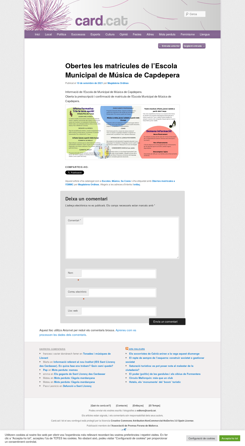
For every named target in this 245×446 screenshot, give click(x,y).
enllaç (137, 184)
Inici (37, 34)
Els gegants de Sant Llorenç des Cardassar (79, 374)
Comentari (74, 220)
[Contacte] (121, 405)
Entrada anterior (169, 45)
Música (116, 181)
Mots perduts (167, 34)
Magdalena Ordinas (118, 83)
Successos (78, 34)
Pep (45, 370)
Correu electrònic (77, 292)
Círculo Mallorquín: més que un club (151, 378)
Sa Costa (126, 181)
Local (48, 34)
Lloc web (73, 310)
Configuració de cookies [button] (202, 438)
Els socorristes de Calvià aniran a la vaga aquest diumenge (164, 353)
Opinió (124, 34)
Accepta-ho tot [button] (230, 438)
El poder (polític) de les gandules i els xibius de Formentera (164, 374)
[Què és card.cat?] (101, 405)
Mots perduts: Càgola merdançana (74, 378)
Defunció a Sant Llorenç (77, 386)
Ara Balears (137, 349)
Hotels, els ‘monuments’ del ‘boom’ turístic (155, 382)
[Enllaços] (138, 405)
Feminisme (188, 34)
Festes (137, 34)
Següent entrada (194, 45)
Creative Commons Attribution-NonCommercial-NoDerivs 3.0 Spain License (152, 420)
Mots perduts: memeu (65, 370)
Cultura (109, 34)
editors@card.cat (146, 410)
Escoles (106, 181)
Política (61, 34)
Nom (73, 273)
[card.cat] (101, 23)
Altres (150, 34)
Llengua (205, 34)
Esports (95, 34)
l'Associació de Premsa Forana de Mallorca (134, 425)
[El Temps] (154, 405)
